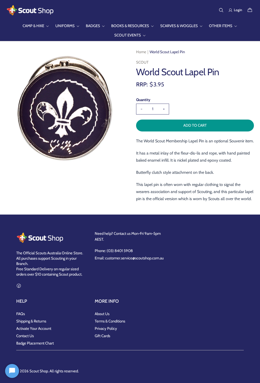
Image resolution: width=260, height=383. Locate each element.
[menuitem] (36, 26)
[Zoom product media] (115, 58)
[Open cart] (250, 10)
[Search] (221, 10)
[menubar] (130, 30)
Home (141, 52)
